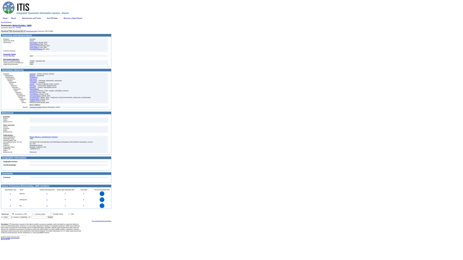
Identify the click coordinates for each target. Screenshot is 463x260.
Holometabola (34, 89)
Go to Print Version (6, 22)
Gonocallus (33, 42)
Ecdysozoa (33, 79)
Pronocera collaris (36, 107)
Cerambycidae (34, 97)
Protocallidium (34, 47)
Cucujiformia (34, 94)
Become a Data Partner (73, 18)
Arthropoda (33, 80)
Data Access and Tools (31, 18)
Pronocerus (33, 46)
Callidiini (32, 101)
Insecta (32, 84)
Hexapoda (33, 82)
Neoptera (33, 87)
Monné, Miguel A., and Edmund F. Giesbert (44, 137)
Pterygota (33, 86)
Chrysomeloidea (35, 96)
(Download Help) (31, 31)
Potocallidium (34, 44)
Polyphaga (33, 92)
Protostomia (33, 77)
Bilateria (32, 75)
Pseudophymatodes (36, 49)
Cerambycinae (34, 99)
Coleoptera (33, 91)
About (13, 18)
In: (2, 217)
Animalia (32, 74)
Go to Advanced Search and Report (101, 221)
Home (5, 18)
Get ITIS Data (52, 18)
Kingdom (16, 217)
